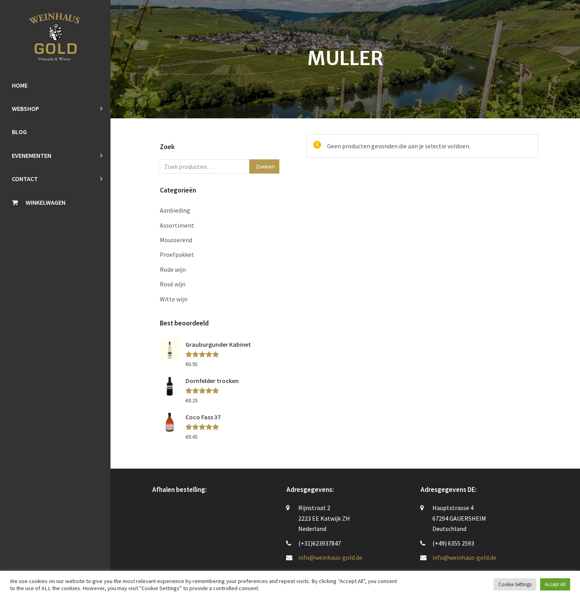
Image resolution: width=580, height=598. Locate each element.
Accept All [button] (555, 584)
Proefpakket (177, 254)
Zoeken (265, 166)
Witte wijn (173, 299)
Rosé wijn (172, 284)
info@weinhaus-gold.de (330, 557)
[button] (55, 202)
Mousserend (176, 240)
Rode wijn (173, 269)
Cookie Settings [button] (514, 584)
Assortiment (177, 225)
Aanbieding (175, 210)
